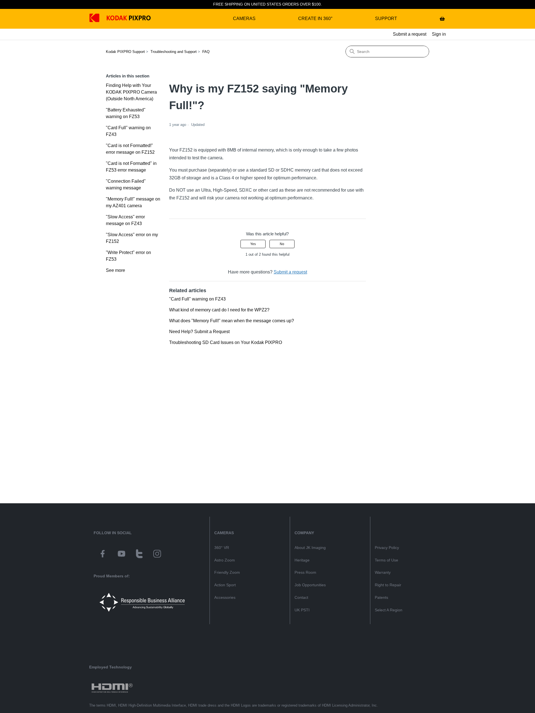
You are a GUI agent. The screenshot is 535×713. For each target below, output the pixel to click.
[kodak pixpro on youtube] (121, 554)
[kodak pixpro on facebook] (102, 554)
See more (115, 270)
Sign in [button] (439, 34)
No (282, 244)
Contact (301, 597)
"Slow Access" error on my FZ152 (132, 238)
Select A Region (388, 610)
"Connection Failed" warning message (126, 184)
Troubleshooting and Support (173, 52)
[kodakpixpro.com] (98, 19)
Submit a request (409, 34)
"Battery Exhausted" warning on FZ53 (125, 113)
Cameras (244, 18)
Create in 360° (315, 18)
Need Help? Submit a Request (199, 331)
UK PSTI (302, 610)
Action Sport (225, 585)
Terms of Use (386, 560)
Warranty (383, 572)
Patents (381, 597)
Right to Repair (388, 585)
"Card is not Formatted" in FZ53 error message (131, 166)
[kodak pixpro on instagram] (157, 554)
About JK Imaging (310, 547)
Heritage (302, 560)
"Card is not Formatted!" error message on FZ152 (130, 149)
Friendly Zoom (227, 572)
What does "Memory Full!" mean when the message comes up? (231, 320)
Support (386, 18)
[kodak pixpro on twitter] (139, 554)
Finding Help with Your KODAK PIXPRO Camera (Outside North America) (131, 92)
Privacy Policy (387, 547)
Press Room (305, 572)
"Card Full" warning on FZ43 (128, 131)
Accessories (224, 597)
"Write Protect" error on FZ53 (128, 256)
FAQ (206, 52)
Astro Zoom (224, 560)
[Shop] (442, 18)
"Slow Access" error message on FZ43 (125, 220)
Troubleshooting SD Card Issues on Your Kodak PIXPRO (225, 342)
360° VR (221, 547)
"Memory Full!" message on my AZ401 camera (133, 202)
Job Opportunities (310, 585)
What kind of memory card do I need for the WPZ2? (219, 309)
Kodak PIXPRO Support (125, 52)
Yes (253, 244)
